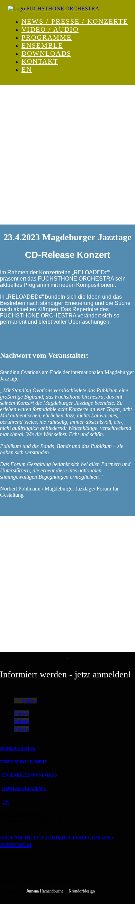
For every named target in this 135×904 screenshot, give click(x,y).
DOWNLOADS (46, 53)
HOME (7, 748)
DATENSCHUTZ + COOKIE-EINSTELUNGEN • (57, 837)
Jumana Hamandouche (44, 891)
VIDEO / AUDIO (50, 29)
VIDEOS (8, 761)
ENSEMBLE (42, 45)
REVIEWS (35, 788)
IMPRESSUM (16, 845)
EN (26, 69)
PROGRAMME (46, 37)
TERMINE (25, 748)
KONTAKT (39, 61)
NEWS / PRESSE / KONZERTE (74, 21)
